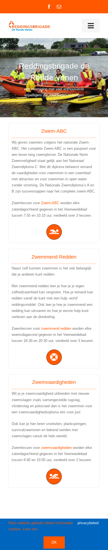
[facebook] (49, 6)
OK (54, 542)
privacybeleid (88, 523)
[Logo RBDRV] (30, 22)
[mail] (59, 6)
